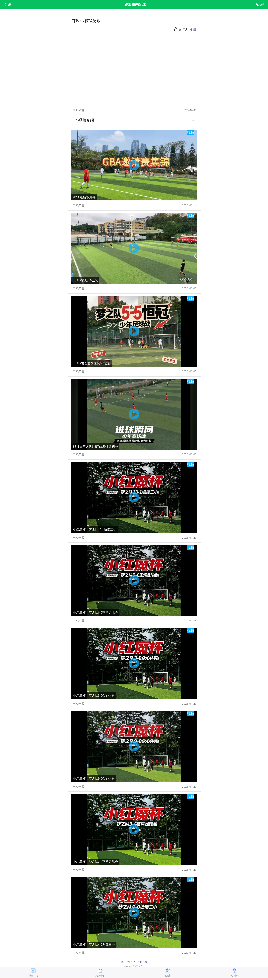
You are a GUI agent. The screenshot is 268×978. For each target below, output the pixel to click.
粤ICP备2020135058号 (134, 962)
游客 (262, 4)
